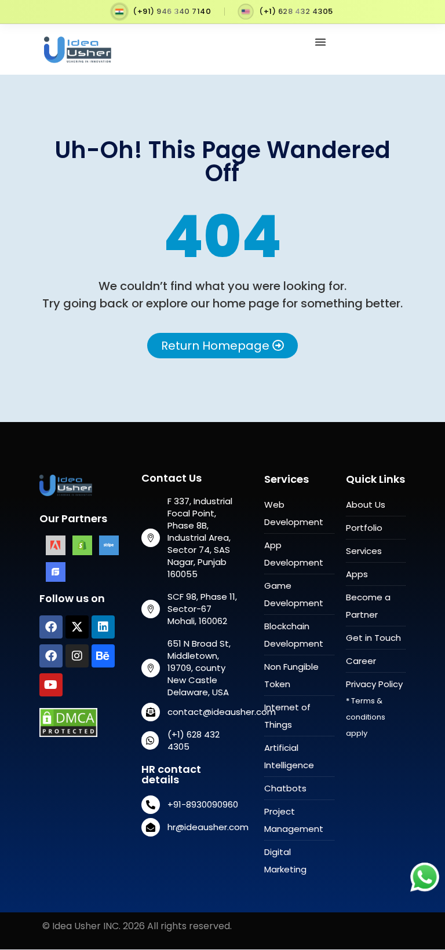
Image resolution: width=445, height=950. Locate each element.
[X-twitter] (77, 627)
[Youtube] (51, 684)
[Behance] (103, 655)
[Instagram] (77, 655)
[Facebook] (51, 627)
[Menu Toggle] (320, 41)
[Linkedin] (103, 627)
